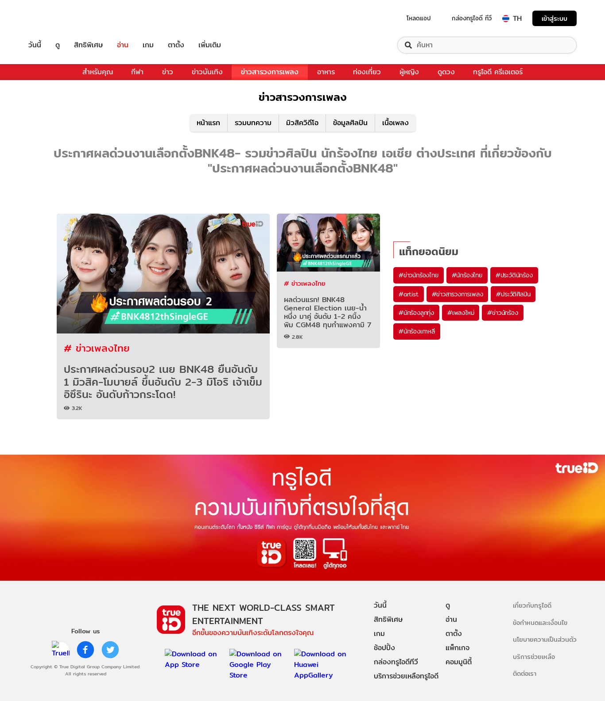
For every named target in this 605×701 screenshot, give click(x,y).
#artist (409, 294)
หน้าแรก (208, 122)
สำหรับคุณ (97, 71)
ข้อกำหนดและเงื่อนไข (540, 622)
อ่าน (122, 45)
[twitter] (110, 650)
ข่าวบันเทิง (207, 71)
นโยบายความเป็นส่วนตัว (545, 639)
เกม (148, 45)
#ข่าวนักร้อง (502, 313)
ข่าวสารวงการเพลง (270, 71)
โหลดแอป (419, 18)
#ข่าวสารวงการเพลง (457, 294)
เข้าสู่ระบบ (554, 18)
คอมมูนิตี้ (459, 661)
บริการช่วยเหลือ (534, 656)
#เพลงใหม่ (460, 313)
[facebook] (85, 650)
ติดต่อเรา (524, 673)
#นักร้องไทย (467, 275)
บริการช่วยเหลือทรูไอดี (406, 676)
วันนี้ (34, 45)
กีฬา (137, 71)
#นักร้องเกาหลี (417, 331)
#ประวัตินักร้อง (514, 275)
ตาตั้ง (176, 45)
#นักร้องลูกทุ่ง (416, 313)
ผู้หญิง (409, 71)
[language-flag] (505, 18)
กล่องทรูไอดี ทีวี (472, 18)
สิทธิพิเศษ (88, 45)
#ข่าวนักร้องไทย (418, 275)
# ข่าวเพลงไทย (97, 348)
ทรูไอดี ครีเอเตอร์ (498, 71)
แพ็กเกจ (457, 647)
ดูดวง (446, 71)
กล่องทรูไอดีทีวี (396, 661)
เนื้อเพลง (395, 122)
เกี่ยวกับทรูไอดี (532, 605)
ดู (57, 45)
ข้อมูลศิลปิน (350, 122)
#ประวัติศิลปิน (513, 294)
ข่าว (167, 71)
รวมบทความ (253, 122)
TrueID (54, 18)
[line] (61, 650)
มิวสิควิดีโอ (302, 122)
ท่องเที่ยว (367, 71)
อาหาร (326, 71)
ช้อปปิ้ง (384, 647)
